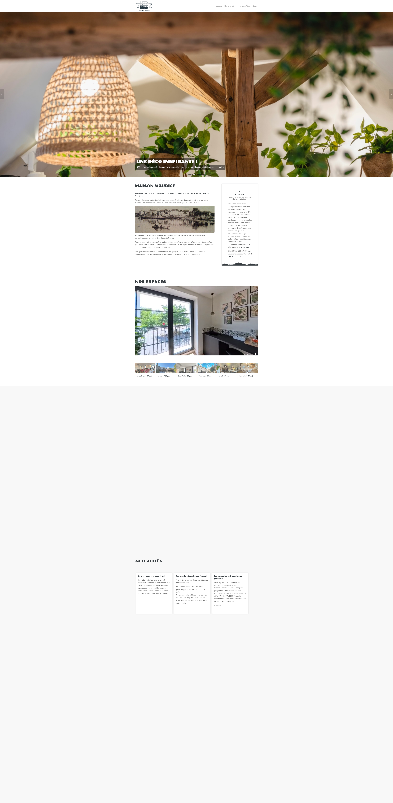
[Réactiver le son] (253, 354)
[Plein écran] (256, 354)
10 (204, 174)
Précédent (2, 94)
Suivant (391, 94)
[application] (196, 320)
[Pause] (137, 354)
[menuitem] (218, 6)
